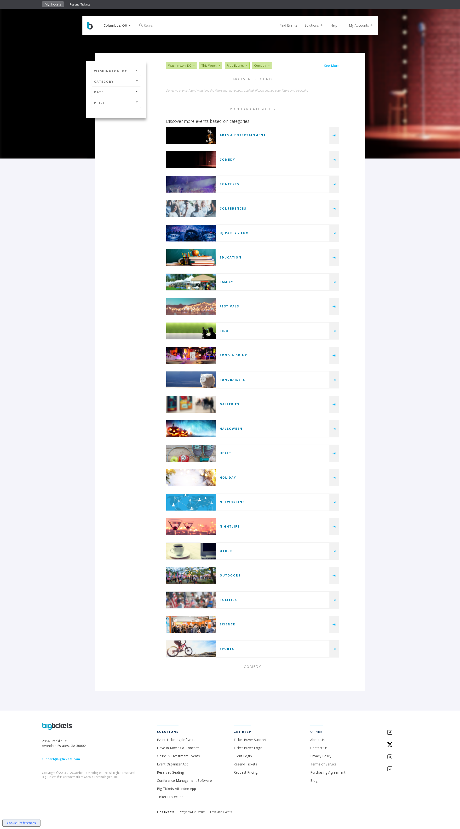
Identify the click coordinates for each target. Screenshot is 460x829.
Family (226, 282)
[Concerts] (191, 184)
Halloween (231, 429)
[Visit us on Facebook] (402, 733)
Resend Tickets (80, 4)
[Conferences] (191, 208)
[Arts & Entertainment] (191, 135)
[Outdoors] (191, 575)
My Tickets (53, 4)
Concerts (229, 184)
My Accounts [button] (359, 25)
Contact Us (319, 748)
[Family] (191, 282)
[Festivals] (191, 306)
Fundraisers (232, 380)
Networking (232, 502)
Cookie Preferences (21, 823)
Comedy (227, 160)
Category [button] (104, 82)
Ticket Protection (170, 796)
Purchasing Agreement (327, 772)
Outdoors (230, 575)
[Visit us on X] (402, 745)
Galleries (229, 404)
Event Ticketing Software (176, 739)
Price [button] (99, 103)
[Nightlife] (191, 526)
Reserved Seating (170, 772)
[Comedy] (191, 159)
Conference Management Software (184, 780)
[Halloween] (191, 428)
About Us (317, 739)
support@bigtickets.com (61, 759)
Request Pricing (246, 772)
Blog (313, 780)
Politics (228, 600)
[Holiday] (191, 477)
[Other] (191, 551)
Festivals (229, 306)
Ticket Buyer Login (248, 748)
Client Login (243, 756)
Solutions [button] (312, 25)
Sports (227, 649)
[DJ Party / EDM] (191, 233)
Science (227, 624)
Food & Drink (233, 355)
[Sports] (191, 649)
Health (227, 453)
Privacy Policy (320, 756)
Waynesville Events (192, 812)
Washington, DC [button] (110, 71)
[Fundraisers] (191, 379)
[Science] (191, 624)
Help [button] (334, 25)
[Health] (191, 453)
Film (224, 331)
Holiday (228, 478)
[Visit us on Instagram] (402, 757)
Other (226, 551)
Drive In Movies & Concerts (178, 748)
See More (331, 65)
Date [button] (99, 92)
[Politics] (191, 600)
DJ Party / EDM (234, 233)
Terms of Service (323, 764)
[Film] (191, 331)
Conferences (233, 208)
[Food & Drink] (191, 355)
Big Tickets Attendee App (176, 788)
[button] (117, 25)
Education (231, 257)
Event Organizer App (173, 764)
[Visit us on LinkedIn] (402, 769)
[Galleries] (191, 404)
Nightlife (230, 526)
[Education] (191, 257)
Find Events (288, 25)
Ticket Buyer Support (250, 739)
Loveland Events (221, 812)
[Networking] (191, 502)
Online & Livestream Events (178, 756)
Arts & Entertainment (243, 135)
